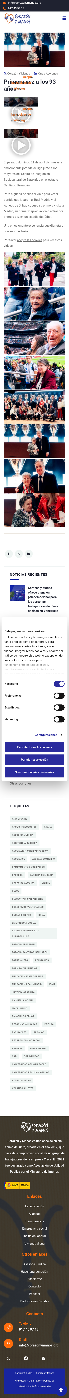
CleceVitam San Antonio (28, 899)
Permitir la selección (34, 759)
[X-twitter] (8, 1358)
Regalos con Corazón (26, 1040)
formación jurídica (24, 968)
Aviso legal (20, 1380)
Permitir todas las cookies (34, 747)
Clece (15, 891)
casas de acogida (23, 883)
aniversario (20, 819)
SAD (14, 1056)
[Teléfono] (8, 1327)
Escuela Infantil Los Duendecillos (25, 933)
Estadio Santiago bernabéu (30, 952)
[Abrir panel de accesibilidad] (61, 1390)
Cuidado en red (21, 915)
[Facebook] (25, 1358)
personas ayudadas (24, 1024)
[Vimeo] (43, 1358)
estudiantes (20, 960)
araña (48, 827)
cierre (46, 883)
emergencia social (24, 923)
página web (19, 1032)
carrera (17, 875)
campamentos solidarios (28, 867)
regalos (39, 1032)
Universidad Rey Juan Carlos (30, 1072)
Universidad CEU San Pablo (29, 1064)
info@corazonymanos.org (38, 1345)
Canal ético (35, 1380)
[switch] (59, 696)
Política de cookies (41, 1386)
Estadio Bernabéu (23, 944)
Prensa (49, 1024)
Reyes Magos (38, 1048)
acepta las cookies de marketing (22, 82)
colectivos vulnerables (28, 907)
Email (23, 1339)
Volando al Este (22, 1088)
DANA (42, 915)
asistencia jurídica (24, 843)
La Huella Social (23, 1000)
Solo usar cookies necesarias (34, 772)
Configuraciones (46, 734)
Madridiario (19, 1008)
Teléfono (25, 1323)
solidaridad (31, 1056)
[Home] (17, 18)
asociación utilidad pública (30, 851)
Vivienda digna (21, 1080)
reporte (17, 1048)
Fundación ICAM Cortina (27, 976)
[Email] (8, 1343)
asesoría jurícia (22, 835)
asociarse (18, 859)
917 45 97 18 (29, 1329)
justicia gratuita (23, 992)
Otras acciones (21, 783)
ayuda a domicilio (43, 859)
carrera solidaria (41, 875)
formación (42, 960)
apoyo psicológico (24, 827)
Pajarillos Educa (23, 1016)
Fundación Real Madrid (27, 984)
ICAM (52, 984)
